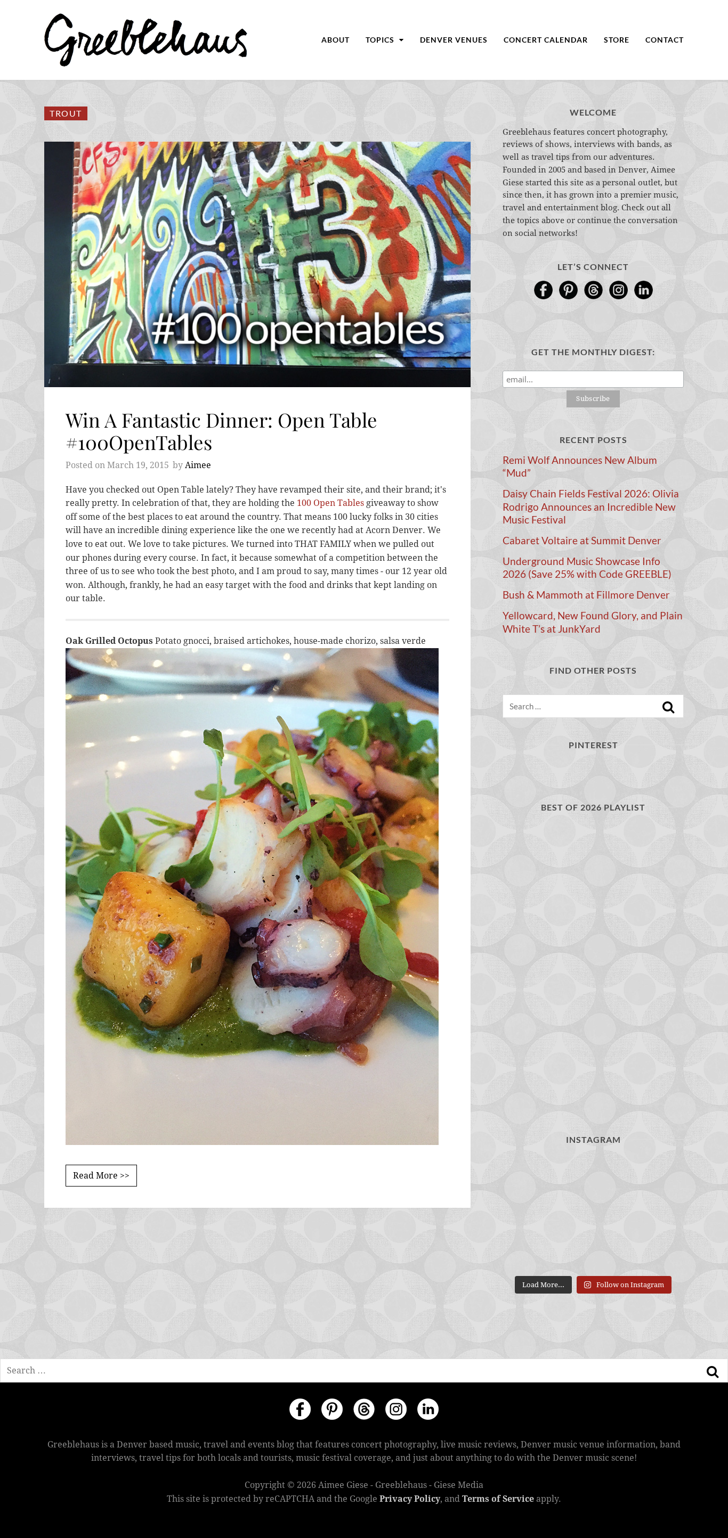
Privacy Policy (409, 1499)
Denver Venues (454, 39)
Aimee (198, 465)
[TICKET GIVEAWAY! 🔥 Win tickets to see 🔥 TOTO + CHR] (656, 1213)
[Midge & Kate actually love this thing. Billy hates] (593, 1175)
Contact (664, 39)
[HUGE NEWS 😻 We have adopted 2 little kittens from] (531, 1213)
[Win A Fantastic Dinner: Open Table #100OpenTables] (257, 264)
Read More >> (101, 1176)
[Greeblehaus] (145, 40)
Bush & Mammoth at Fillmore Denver (586, 595)
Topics (381, 39)
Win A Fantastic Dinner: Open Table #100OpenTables (221, 430)
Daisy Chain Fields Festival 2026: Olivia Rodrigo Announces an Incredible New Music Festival (591, 506)
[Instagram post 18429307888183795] (656, 1175)
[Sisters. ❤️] (531, 1175)
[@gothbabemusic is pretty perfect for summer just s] (593, 1213)
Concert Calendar (546, 39)
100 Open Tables (330, 503)
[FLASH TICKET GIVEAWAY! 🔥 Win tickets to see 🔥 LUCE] (656, 1251)
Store (616, 39)
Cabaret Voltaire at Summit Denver (582, 540)
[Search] (668, 707)
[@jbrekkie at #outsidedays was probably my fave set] (531, 1251)
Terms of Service (498, 1499)
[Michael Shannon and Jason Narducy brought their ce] (593, 1251)
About (335, 39)
